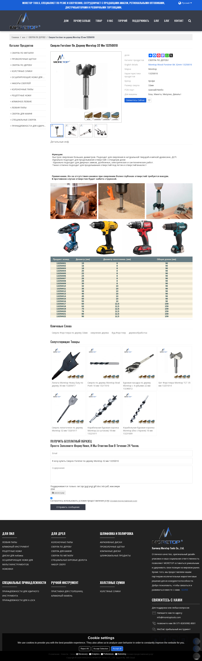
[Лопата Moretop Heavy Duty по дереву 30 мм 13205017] (68, 363)
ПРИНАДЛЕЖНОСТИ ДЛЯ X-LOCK (18, 600)
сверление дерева (100, 332)
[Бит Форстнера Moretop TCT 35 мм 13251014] (175, 363)
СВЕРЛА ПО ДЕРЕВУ (37, 37)
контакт (179, 21)
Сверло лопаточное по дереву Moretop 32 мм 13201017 (67, 429)
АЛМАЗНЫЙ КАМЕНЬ (61, 595)
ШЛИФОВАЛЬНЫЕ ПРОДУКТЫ (115, 555)
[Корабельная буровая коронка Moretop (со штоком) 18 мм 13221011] (104, 408)
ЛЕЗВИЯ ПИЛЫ (9, 542)
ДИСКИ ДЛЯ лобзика (12, 555)
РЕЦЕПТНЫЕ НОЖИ (12, 551)
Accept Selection (100, 649)
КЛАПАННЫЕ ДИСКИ (110, 551)
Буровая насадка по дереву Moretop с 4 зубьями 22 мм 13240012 (137, 385)
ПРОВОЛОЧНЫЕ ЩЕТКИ (112, 546)
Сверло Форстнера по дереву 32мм (70, 332)
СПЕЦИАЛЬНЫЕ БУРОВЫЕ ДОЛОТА (69, 560)
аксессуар (59, 493)
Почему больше (82, 21)
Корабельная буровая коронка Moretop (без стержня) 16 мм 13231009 (138, 430)
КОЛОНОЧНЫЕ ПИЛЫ (62, 542)
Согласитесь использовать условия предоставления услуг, (93, 500)
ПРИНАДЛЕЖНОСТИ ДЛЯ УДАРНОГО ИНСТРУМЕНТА (20, 593)
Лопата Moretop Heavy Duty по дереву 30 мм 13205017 (67, 384)
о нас (110, 21)
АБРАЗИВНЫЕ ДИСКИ (111, 542)
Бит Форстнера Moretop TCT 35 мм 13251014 (174, 384)
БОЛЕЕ (184, 589)
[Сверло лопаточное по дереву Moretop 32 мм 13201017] (68, 408)
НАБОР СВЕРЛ (58, 564)
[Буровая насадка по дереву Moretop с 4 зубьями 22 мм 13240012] (139, 363)
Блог (156, 21)
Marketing (122, 654)
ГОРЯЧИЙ (122, 21)
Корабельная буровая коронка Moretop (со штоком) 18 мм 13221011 (103, 430)
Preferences (108, 654)
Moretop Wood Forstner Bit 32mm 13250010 (170, 64)
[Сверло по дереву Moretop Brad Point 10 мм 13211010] (104, 363)
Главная (15, 37)
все (23, 37)
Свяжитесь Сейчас (135, 100)
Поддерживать (140, 21)
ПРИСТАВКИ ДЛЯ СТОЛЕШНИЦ (67, 591)
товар (99, 21)
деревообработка (138, 332)
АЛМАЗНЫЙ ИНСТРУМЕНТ (15, 546)
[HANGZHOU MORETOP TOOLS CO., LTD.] (25, 21)
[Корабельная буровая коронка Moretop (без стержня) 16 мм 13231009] (139, 408)
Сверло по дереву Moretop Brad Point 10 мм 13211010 (104, 384)
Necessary (83, 654)
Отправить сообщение (68, 507)
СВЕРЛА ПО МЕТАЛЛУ (62, 555)
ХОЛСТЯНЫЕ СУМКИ (110, 591)
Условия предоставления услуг (123, 501)
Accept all (117, 649)
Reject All (85, 649)
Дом (66, 21)
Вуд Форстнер (119, 332)
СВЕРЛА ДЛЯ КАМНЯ (61, 551)
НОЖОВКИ (7, 568)
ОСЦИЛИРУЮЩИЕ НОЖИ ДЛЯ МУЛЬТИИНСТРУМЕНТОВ (17, 562)
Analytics (96, 654)
